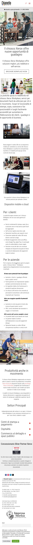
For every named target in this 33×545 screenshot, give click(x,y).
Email (3, 523)
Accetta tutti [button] (15, 541)
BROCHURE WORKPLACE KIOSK (16, 71)
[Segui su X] (13, 475)
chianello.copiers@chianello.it (12, 9)
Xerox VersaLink (6, 383)
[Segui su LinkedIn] (10, 475)
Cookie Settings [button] (6, 541)
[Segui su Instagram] (8, 475)
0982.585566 (26, 9)
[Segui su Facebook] (6, 475)
